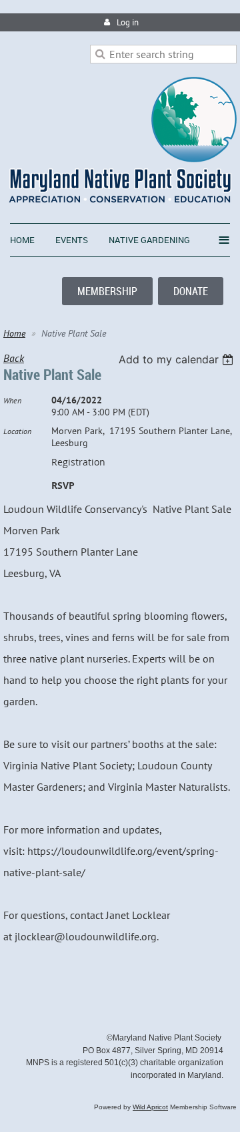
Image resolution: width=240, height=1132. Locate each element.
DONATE (190, 291)
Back (13, 358)
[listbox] (178, 359)
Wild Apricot (150, 1107)
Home (14, 333)
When (12, 400)
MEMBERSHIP (107, 291)
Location (17, 431)
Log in (128, 22)
